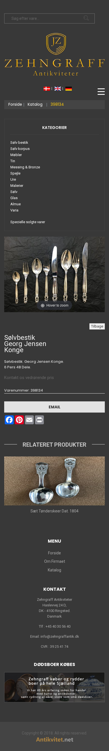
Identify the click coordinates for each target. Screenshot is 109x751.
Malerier (16, 185)
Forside (15, 104)
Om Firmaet (54, 561)
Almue (15, 204)
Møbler (16, 155)
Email (54, 407)
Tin (12, 161)
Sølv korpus (20, 149)
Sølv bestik (19, 142)
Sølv (13, 192)
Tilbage (97, 326)
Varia (14, 210)
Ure (13, 179)
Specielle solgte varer (27, 222)
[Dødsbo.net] (54, 687)
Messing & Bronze (25, 167)
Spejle (15, 173)
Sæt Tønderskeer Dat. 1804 (54, 511)
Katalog (35, 104)
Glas (14, 198)
